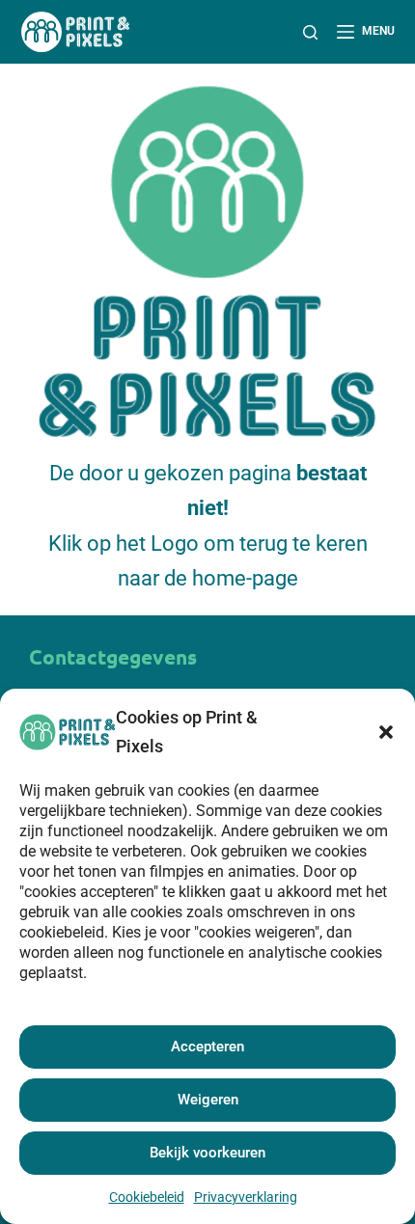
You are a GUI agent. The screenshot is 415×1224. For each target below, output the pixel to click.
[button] (386, 732)
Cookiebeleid (146, 1197)
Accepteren (207, 1046)
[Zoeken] (310, 32)
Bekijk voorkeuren (207, 1152)
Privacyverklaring (245, 1197)
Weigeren (208, 1099)
